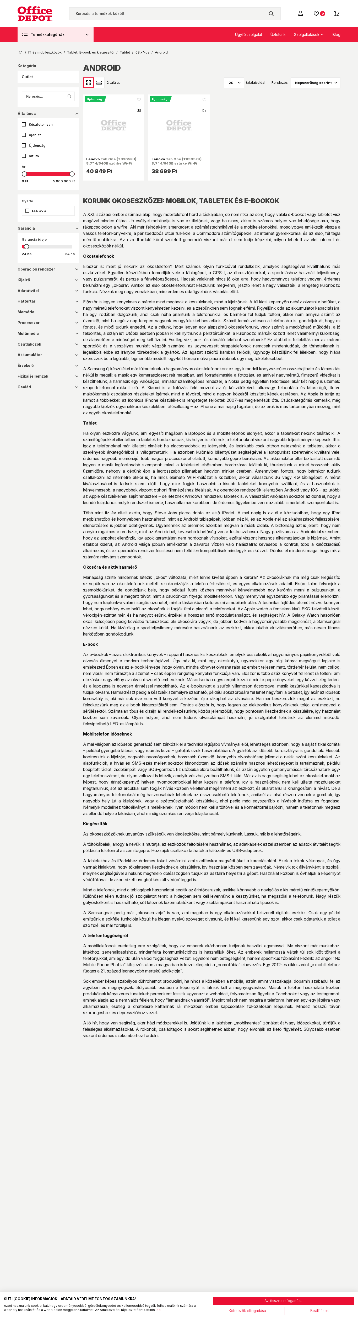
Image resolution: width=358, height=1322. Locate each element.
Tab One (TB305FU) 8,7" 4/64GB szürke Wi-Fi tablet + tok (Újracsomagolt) (111, 163)
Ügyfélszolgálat (248, 34)
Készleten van (41, 124)
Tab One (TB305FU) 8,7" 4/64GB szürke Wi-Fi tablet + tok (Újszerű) (176, 163)
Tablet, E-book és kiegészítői (90, 52)
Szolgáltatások (306, 34)
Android (161, 52)
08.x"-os (142, 52)
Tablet (125, 52)
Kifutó (34, 156)
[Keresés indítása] (271, 13)
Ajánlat (35, 135)
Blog (336, 34)
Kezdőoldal (21, 52)
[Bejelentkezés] (301, 13)
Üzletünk (278, 34)
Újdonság (37, 145)
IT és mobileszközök (45, 52)
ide (158, 1310)
